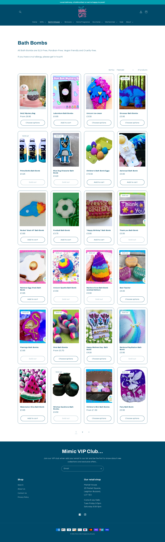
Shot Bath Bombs (60, 347)
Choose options (33, 123)
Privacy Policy (23, 497)
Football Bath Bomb (61, 230)
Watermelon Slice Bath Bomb (32, 407)
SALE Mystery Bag (27, 113)
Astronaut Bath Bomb (129, 171)
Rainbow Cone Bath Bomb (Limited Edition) (97, 289)
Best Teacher (125, 288)
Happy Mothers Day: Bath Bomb (97, 348)
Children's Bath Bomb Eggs (98, 171)
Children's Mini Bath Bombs (98, 407)
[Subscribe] (101, 468)
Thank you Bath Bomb (129, 230)
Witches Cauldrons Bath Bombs (63, 408)
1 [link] (76, 432)
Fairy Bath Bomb (127, 407)
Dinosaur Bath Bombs (129, 113)
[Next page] (88, 432)
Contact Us (22, 493)
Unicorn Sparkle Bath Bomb (64, 288)
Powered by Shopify (88, 534)
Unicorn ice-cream (94, 113)
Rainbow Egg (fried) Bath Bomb (30, 289)
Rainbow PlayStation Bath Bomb (131, 348)
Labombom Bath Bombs (63, 113)
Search (20, 485)
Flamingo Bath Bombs (29, 347)
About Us (21, 489)
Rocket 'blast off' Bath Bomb (32, 230)
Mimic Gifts (78, 534)
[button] (20, 11)
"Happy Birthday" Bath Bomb (99, 230)
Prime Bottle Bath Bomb (30, 171)
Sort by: (111, 70)
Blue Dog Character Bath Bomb (63, 172)
